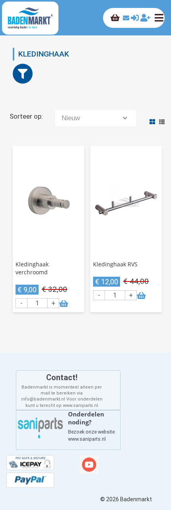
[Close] (23, 74)
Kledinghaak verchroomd (32, 268)
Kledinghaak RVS (115, 264)
